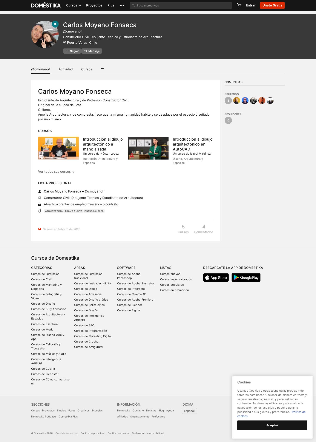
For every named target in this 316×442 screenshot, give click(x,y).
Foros (71, 410)
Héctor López (109, 153)
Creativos (83, 410)
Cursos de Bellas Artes (89, 305)
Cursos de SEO (84, 325)
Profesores (158, 416)
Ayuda (170, 410)
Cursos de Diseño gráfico (91, 299)
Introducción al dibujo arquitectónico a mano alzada (103, 144)
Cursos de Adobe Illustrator (135, 283)
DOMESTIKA (46, 5)
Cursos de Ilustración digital (92, 283)
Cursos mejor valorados (176, 279)
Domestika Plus (68, 416)
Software (126, 268)
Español (189, 411)
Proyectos (94, 5)
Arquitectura (54, 211)
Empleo (61, 410)
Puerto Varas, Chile (82, 42)
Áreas (79, 268)
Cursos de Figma (128, 310)
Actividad (66, 69)
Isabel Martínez (200, 153)
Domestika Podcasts (43, 416)
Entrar (251, 5)
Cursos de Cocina (43, 368)
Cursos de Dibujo (85, 288)
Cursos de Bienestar (44, 374)
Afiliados (122, 416)
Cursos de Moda (42, 329)
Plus (110, 5)
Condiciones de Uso (66, 433)
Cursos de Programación (90, 330)
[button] (121, 5)
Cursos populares (172, 284)
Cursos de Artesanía (87, 294)
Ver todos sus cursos (55, 171)
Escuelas (97, 410)
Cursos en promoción (174, 290)
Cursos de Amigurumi (88, 347)
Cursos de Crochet (87, 341)
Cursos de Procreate (131, 288)
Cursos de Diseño (43, 303)
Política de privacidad (93, 433)
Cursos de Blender (129, 305)
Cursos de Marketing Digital (92, 336)
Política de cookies (118, 433)
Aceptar (272, 425)
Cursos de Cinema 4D (131, 294)
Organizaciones (139, 416)
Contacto (138, 410)
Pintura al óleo (94, 211)
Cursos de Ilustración (45, 274)
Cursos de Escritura (44, 324)
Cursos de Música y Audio (48, 353)
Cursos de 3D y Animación (48, 309)
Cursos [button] (72, 5)
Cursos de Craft (41, 279)
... (102, 67)
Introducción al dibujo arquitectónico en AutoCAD (193, 144)
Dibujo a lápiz (73, 211)
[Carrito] (239, 5)
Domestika (123, 410)
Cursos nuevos (170, 274)
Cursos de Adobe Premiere (135, 299)
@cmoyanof (40, 69)
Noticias (151, 410)
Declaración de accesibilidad (148, 433)
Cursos (86, 69)
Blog (161, 410)
